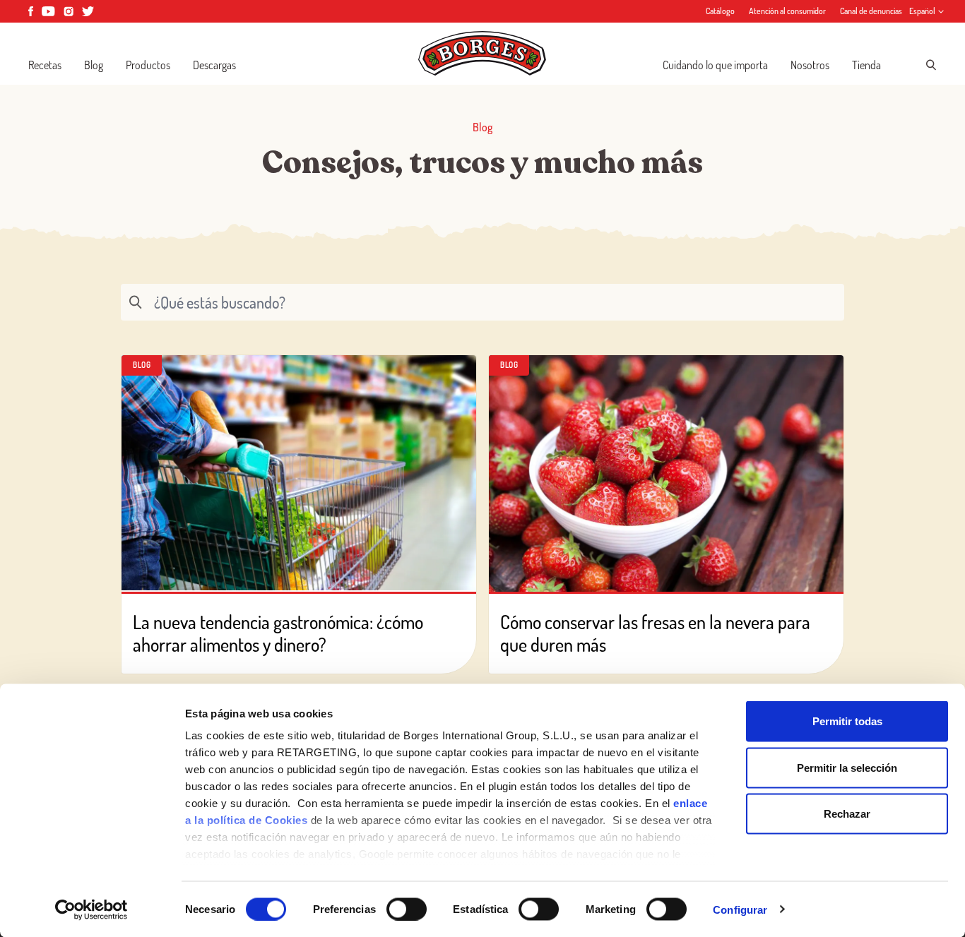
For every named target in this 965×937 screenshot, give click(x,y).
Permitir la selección (847, 767)
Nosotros (810, 65)
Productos (148, 65)
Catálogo (720, 11)
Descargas (214, 65)
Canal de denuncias (871, 11)
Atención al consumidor (787, 11)
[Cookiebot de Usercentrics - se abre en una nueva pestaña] (91, 909)
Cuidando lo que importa (715, 65)
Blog (93, 65)
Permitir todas (847, 721)
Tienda (866, 65)
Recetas (44, 65)
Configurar (740, 909)
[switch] (406, 908)
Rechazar (847, 814)
